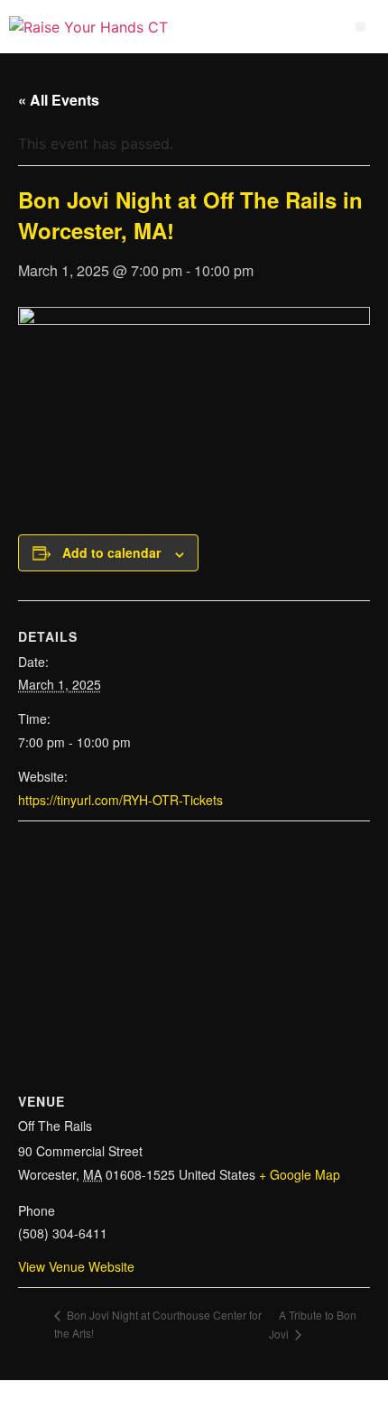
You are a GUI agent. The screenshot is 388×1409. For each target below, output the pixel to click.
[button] (360, 27)
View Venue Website (76, 1266)
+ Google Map (299, 1174)
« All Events (58, 99)
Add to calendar (111, 552)
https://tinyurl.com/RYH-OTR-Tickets (120, 800)
